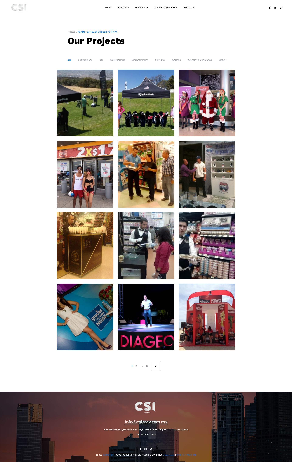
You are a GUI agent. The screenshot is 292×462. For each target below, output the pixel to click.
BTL (101, 60)
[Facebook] (140, 449)
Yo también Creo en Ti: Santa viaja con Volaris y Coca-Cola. (206, 108)
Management (85, 322)
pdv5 (146, 179)
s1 (146, 108)
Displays (160, 60)
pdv (207, 251)
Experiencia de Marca (200, 60)
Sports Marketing (85, 97)
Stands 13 (206, 322)
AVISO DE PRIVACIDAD (186, 455)
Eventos (176, 60)
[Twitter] (151, 449)
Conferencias (117, 60)
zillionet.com (169, 455)
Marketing (76, 168)
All (69, 60)
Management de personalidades (91, 311)
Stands (210, 311)
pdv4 (207, 179)
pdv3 (85, 251)
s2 (85, 108)
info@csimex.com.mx (146, 422)
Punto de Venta (92, 168)
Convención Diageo (146, 322)
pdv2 (146, 251)
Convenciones (140, 60)
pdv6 (85, 179)
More (222, 60)
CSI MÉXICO (108, 455)
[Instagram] (145, 449)
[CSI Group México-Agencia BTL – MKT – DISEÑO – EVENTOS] (20, 7)
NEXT (155, 365)
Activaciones (85, 60)
